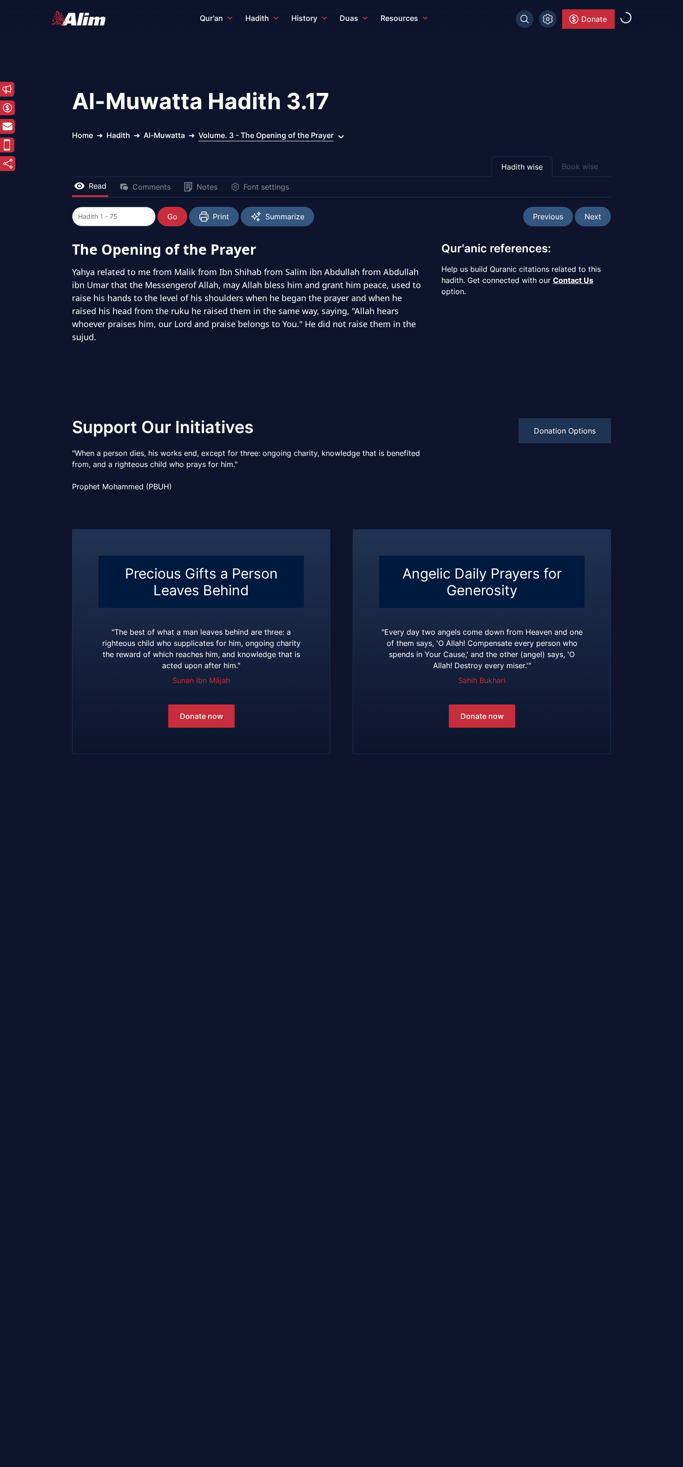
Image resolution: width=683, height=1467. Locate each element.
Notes (207, 186)
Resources (399, 18)
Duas (349, 18)
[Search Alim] (524, 19)
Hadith (257, 18)
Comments (151, 186)
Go (172, 216)
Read (97, 186)
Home (82, 135)
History (304, 18)
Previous (548, 216)
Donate (594, 19)
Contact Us (573, 280)
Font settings (266, 186)
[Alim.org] (81, 18)
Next (592, 216)
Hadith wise (522, 166)
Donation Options (565, 430)
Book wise (580, 166)
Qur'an (211, 18)
